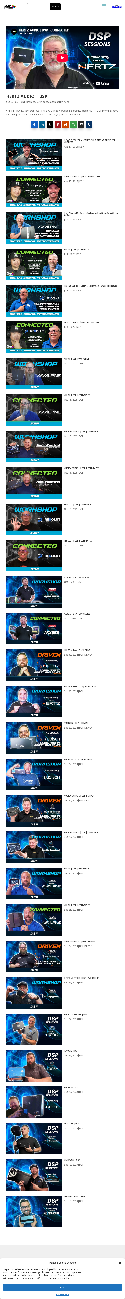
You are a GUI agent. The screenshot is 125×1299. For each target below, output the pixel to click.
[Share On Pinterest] (58, 124)
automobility (56, 101)
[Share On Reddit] (65, 124)
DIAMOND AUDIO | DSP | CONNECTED (82, 177)
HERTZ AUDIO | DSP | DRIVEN (77, 650)
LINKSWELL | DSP (72, 1160)
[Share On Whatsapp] (73, 124)
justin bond (42, 101)
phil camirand (28, 101)
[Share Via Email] (81, 124)
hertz (66, 101)
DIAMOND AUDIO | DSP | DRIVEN (79, 942)
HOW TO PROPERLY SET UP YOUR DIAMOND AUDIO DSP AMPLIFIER (89, 141)
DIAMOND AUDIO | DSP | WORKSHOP (81, 978)
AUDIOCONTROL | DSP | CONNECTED (81, 468)
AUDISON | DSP (71, 1087)
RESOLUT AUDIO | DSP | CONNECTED (81, 322)
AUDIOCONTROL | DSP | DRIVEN (79, 796)
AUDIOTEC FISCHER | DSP (75, 1014)
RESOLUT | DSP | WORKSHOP (77, 505)
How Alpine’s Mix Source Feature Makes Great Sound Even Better (91, 214)
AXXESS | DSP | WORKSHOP (77, 577)
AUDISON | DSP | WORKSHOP (78, 759)
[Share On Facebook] (34, 124)
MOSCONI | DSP (71, 1124)
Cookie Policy (62, 1294)
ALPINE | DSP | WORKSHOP (76, 359)
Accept (62, 1287)
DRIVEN (88, 654)
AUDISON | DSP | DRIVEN (76, 723)
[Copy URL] (89, 124)
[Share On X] (50, 124)
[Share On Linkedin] (42, 124)
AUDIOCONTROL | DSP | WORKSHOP (81, 432)
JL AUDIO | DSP (71, 1051)
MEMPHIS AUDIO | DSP (74, 1197)
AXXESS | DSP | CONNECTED (77, 614)
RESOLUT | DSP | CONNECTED (78, 541)
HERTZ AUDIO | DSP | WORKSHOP (80, 687)
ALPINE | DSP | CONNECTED (77, 250)
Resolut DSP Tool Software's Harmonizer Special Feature (90, 286)
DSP (81, 146)
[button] (120, 1262)
